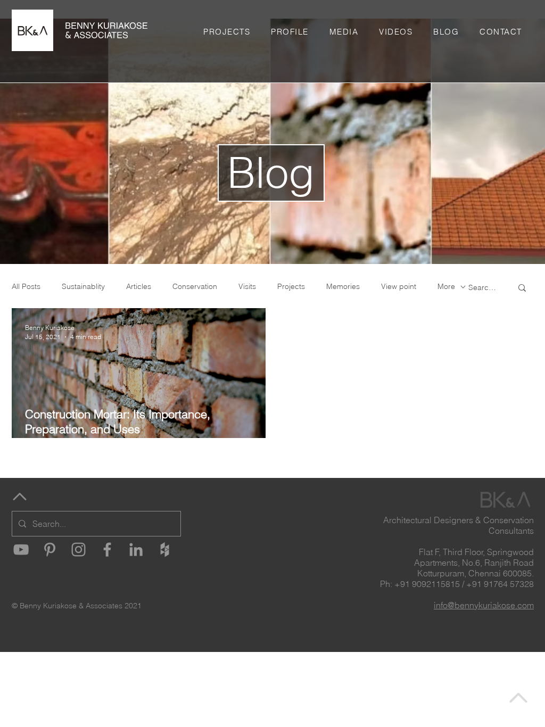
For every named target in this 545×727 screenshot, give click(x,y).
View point (398, 286)
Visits (247, 286)
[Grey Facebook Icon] (107, 549)
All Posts (26, 286)
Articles (138, 286)
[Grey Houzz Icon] (164, 549)
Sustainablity (83, 286)
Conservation (194, 286)
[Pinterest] (49, 549)
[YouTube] (21, 549)
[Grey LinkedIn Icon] (136, 549)
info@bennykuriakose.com (484, 605)
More (446, 286)
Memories (343, 286)
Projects (291, 286)
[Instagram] (78, 549)
